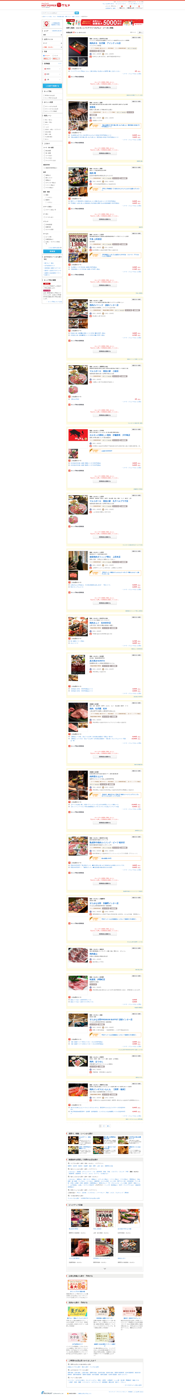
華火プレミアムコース (77, 587)
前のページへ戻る (47, 16)
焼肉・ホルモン (76, 16)
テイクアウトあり (51, 160)
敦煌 (75, 1382)
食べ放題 (48, 153)
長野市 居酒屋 (87, 1374)
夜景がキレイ (103, 1183)
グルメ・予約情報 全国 (58, 16)
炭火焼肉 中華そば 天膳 (124, 1229)
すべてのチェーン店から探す (133, 1385)
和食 (104, 1171)
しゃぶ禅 (116, 1380)
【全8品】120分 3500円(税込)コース (82, 689)
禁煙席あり (133, 1179)
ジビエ (112, 1192)
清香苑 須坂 (139, 161)
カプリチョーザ (96, 1382)
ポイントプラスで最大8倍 (77, 1291)
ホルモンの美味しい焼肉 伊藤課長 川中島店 (110, 435)
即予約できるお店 (50, 95)
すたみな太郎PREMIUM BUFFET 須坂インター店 (111, 1019)
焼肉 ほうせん (96, 1062)
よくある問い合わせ (109, 3)
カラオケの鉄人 (80, 1380)
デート (47, 124)
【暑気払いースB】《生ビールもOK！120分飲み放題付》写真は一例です (92, 736)
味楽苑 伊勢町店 (97, 979)
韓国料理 (71, 1173)
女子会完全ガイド (50, 265)
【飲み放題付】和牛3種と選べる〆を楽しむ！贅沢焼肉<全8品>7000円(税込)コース (95, 137)
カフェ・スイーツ (94, 1173)
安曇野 (86, 1166)
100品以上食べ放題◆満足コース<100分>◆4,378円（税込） (88, 335)
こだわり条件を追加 (54, 247)
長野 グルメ (68, 16)
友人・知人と (48, 119)
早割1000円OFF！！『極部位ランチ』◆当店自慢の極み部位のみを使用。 (93, 867)
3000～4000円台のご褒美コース (85, 1147)
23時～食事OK (84, 1183)
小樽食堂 (110, 1380)
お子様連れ (74, 1185)
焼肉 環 (93, 173)
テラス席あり (49, 187)
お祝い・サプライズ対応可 (53, 242)
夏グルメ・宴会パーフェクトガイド (77, 1318)
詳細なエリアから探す (74, 1367)
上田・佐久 (100, 1166)
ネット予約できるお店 (51, 98)
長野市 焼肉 (93, 1372)
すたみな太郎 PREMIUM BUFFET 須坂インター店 (130, 1049)
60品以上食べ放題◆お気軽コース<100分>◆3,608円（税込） (88, 333)
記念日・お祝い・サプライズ (52, 129)
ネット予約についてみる (55, 301)
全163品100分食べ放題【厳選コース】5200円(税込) (86, 465)
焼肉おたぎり (121, 1258)
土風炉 (71, 1382)
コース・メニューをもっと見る (132, 73)
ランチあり (49, 158)
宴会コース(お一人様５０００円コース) (82, 1002)
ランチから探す (94, 1367)
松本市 (75, 1166)
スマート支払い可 (51, 210)
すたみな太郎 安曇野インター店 (104, 903)
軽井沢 (80, 1166)
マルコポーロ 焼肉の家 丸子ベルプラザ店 (110, 501)
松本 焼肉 (77, 1372)
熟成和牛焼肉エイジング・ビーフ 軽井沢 (107, 842)
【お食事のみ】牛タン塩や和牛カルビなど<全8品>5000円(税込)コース (91, 135)
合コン (47, 139)
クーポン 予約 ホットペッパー (136, 3)
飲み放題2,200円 (106, 858)
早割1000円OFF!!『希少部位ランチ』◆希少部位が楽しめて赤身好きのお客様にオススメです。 (98, 865)
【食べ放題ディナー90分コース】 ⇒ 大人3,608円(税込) (87, 1042)
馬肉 (107, 1192)
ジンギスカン (91, 1192)
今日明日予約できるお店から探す (90, 1198)
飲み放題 (48, 150)
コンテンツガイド (121, 3)
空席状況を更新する (105, 87)
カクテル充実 (49, 229)
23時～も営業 (74, 1183)
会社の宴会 (48, 132)
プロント (123, 1382)
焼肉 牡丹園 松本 (98, 709)
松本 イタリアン (123, 1374)
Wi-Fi (120, 1185)
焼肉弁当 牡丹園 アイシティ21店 (105, 43)
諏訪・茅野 (92, 1166)
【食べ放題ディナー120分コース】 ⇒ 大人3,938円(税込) (87, 1044)
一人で (47, 127)
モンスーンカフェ (91, 1380)
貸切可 (130, 1183)
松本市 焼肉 (101, 1372)
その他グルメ (104, 1173)
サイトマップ (112, 1391)
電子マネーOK (121, 1181)
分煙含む (49, 197)
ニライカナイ (86, 1382)
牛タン (79, 1192)
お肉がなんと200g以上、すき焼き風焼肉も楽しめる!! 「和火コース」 (91, 585)
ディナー (47, 55)
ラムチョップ (119, 1192)
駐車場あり (114, 1185)
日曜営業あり (49, 239)
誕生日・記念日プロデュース (53, 270)
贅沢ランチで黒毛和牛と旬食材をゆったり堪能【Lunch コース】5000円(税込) (93, 201)
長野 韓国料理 (77, 1374)
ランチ (56, 55)
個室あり (48, 175)
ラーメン (84, 1173)
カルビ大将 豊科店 (74, 1258)
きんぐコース (74, 643)
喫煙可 (48, 200)
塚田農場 (104, 1382)
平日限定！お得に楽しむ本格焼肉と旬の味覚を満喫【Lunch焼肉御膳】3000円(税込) (95, 203)
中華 (127, 1171)
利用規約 (130, 1391)
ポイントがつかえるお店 (51, 108)
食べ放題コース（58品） (78, 641)
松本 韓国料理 (129, 1372)
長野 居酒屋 (103, 1374)
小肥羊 (104, 1380)
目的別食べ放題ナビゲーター (53, 268)
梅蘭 (79, 1382)
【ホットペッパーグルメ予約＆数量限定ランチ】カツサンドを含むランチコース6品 (95, 806)
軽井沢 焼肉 (109, 1372)
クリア (59, 63)
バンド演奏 (123, 1183)
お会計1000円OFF (107, 451)
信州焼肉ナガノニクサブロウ (101, 1258)
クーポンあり (49, 217)
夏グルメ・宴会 (49, 263)
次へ (108, 1126)
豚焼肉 (127, 1192)
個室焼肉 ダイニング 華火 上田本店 (133, 611)
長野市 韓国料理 (119, 1372)
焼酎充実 (48, 227)
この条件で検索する (52, 86)
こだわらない (71, 1171)
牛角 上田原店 (96, 239)
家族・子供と (48, 122)
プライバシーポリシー (121, 1391)
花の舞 (123, 1380)
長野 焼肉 (70, 1372)
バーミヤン (71, 1380)
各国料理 (78, 1173)
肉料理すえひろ (96, 776)
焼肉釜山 (93, 954)
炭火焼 (84, 1192)
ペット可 (107, 1185)
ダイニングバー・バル (88, 1171)
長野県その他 (109, 1166)
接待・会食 (48, 134)
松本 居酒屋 (95, 1374)
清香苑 (92, 107)
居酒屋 (79, 1171)
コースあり (49, 155)
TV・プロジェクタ (113, 1183)
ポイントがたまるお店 (51, 106)
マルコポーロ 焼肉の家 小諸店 (104, 371)
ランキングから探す (73, 1198)
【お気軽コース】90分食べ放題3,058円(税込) (84, 267)
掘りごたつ (49, 177)
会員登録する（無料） (111, 8)
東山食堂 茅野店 (73, 1229)
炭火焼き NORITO (138, 696)
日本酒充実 (49, 224)
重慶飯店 (128, 1380)
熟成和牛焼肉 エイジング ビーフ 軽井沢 (132, 891)
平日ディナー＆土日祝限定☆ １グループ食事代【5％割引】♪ (119, 919)
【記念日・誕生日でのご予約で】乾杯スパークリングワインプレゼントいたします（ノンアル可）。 (120, 795)
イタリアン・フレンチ (117, 1171)
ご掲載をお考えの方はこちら (84, 1393)
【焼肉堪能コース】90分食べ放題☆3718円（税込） (86, 269)
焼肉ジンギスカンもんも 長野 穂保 (134, 1119)
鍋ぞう (117, 1382)
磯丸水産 (111, 1382)
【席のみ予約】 (75, 399)
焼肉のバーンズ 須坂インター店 (104, 305)
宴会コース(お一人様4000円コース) (81, 1000)
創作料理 (99, 1171)
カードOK (48, 237)
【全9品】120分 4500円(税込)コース (82, 691)
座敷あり (48, 180)
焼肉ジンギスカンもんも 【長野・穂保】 (108, 1089)
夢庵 (99, 1380)
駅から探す (85, 1367)
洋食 (108, 1171)
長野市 (70, 1166)
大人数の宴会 (48, 136)
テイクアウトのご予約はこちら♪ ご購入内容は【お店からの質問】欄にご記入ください (95, 71)
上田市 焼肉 (85, 1372)
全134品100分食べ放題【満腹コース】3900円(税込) (86, 463)
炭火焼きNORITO (97, 661)
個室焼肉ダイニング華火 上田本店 (105, 557)
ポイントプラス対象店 (51, 111)
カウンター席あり (51, 182)
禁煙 (47, 195)
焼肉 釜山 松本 (138, 969)
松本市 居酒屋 (113, 1374)
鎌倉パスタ (136, 1380)
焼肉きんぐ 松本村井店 (100, 623)
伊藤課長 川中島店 (138, 489)
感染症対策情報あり (51, 168)
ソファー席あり (50, 185)
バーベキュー (101, 1192)
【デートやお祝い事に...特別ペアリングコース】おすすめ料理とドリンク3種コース (95, 804)
